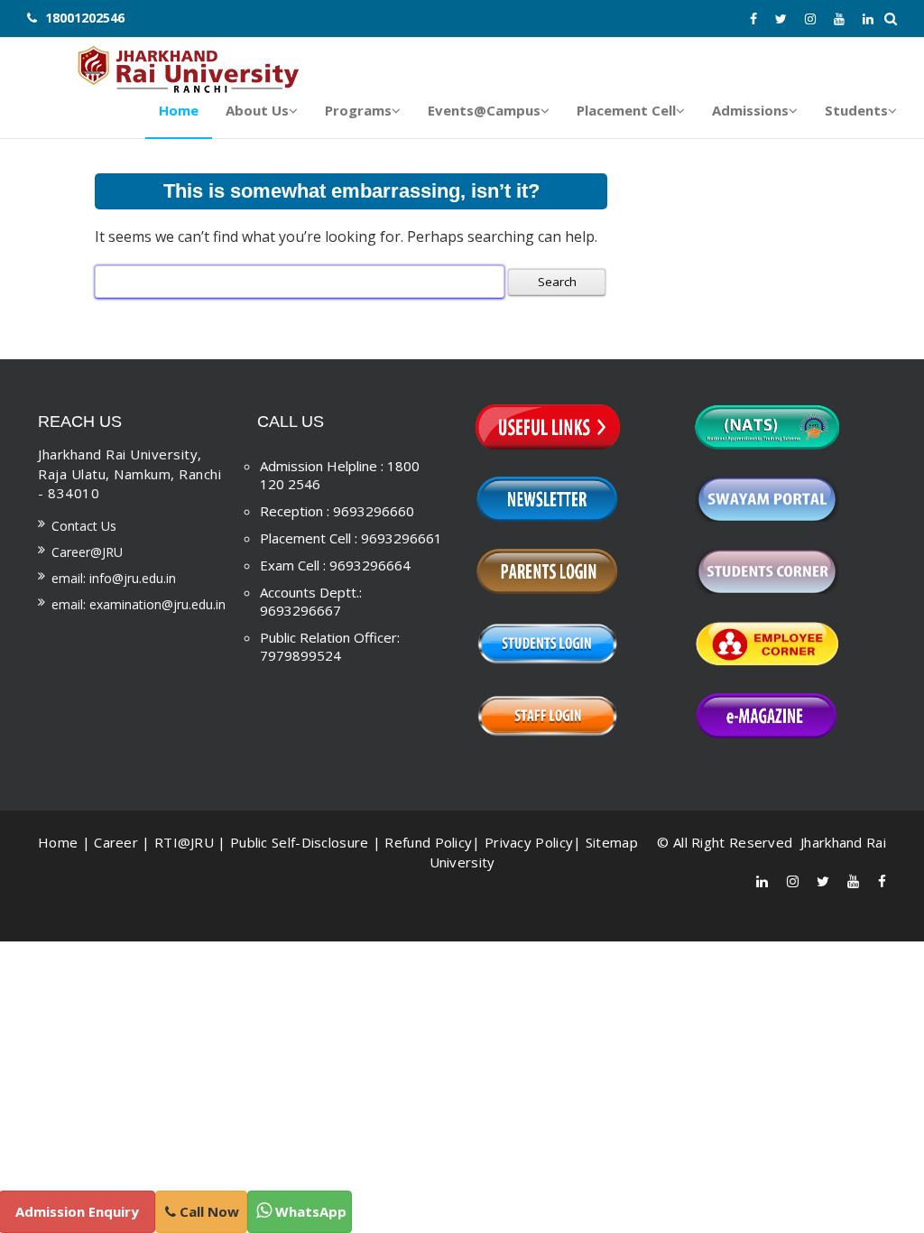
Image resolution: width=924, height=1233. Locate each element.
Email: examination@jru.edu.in (138, 604)
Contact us (83, 525)
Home (58, 842)
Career (116, 842)
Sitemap (612, 842)
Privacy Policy (529, 842)
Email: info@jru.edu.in (113, 578)
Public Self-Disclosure (299, 842)
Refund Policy (428, 842)
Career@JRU (87, 552)
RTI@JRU (184, 842)
